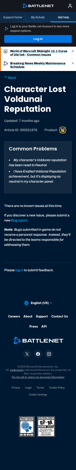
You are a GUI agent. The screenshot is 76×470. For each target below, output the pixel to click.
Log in (38, 39)
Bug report (19, 220)
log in (19, 270)
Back (12, 77)
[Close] (73, 53)
